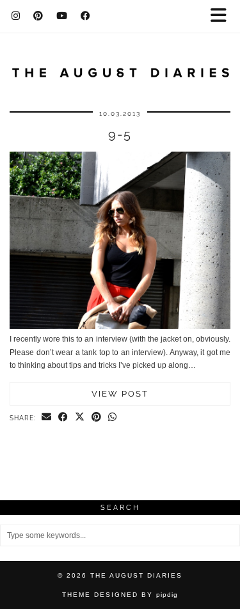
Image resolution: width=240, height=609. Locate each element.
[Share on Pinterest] (96, 417)
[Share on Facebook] (63, 417)
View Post (120, 394)
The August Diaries (136, 575)
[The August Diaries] (120, 65)
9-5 (120, 134)
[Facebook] (86, 16)
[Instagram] (16, 16)
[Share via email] (46, 417)
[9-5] (120, 326)
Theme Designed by (120, 594)
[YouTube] (62, 16)
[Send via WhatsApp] (112, 417)
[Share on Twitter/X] (80, 417)
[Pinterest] (38, 16)
